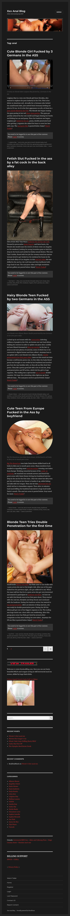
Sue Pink (11, 634)
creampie (10, 509)
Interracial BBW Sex (20, 840)
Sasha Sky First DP (15, 744)
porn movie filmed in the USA (17, 111)
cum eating (37, 634)
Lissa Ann (12, 794)
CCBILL (16, 859)
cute (14, 144)
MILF (35, 283)
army (22, 142)
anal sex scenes (32, 468)
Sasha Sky (12, 807)
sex (34, 146)
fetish (17, 283)
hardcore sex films (34, 595)
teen (34, 398)
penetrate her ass (44, 484)
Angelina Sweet (14, 784)
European (30, 509)
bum (41, 281)
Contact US (11, 900)
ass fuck (21, 634)
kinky (40, 509)
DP (34, 396)
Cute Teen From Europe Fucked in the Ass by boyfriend (25, 412)
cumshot (9, 144)
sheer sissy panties (33, 113)
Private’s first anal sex (17, 736)
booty (42, 142)
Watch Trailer (41, 267)
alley (17, 281)
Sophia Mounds (14, 817)
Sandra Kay (13, 804)
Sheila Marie (13, 809)
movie (25, 146)
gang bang (36, 144)
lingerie (31, 283)
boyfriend (44, 507)
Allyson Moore (13, 394)
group (50, 396)
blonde (38, 142)
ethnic (18, 144)
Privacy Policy (13, 867)
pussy (28, 398)
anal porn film (23, 126)
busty (44, 281)
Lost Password (12, 896)
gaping (42, 144)
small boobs (39, 146)
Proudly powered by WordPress (26, 910)
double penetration (27, 396)
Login (15, 137)
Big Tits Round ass (13, 463)
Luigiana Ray (12, 142)
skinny (15, 637)
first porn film (44, 396)
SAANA (11, 801)
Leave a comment (12, 284)
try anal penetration (14, 605)
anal (19, 142)
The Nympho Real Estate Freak (20, 746)
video (45, 146)
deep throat (22, 509)
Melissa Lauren (14, 799)
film (25, 144)
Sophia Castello (14, 814)
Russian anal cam (25, 842)
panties (39, 283)
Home (9, 883)
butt (45, 142)
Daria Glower (12, 507)
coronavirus (35, 340)
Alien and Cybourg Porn (37, 840)
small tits (20, 637)
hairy (8, 398)
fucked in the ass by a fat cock (38, 242)
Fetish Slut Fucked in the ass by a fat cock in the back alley (29, 162)
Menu (59, 12)
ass (26, 142)
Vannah (11, 827)
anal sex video (40, 259)
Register (10, 887)
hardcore (13, 146)
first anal (30, 635)
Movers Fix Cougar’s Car (17, 739)
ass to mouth (31, 142)
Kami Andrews (14, 789)
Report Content (13, 905)
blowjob (32, 281)
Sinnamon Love (14, 812)
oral (28, 146)
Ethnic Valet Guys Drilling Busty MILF (22, 741)
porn (31, 146)
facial (22, 144)
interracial (19, 146)
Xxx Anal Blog (16, 11)
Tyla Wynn (12, 281)
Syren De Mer (14, 822)
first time (29, 144)
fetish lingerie (29, 244)
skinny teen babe (22, 584)
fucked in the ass (22, 121)
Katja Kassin (13, 791)
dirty (14, 283)
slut (43, 283)
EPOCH (9, 859)
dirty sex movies (33, 347)
